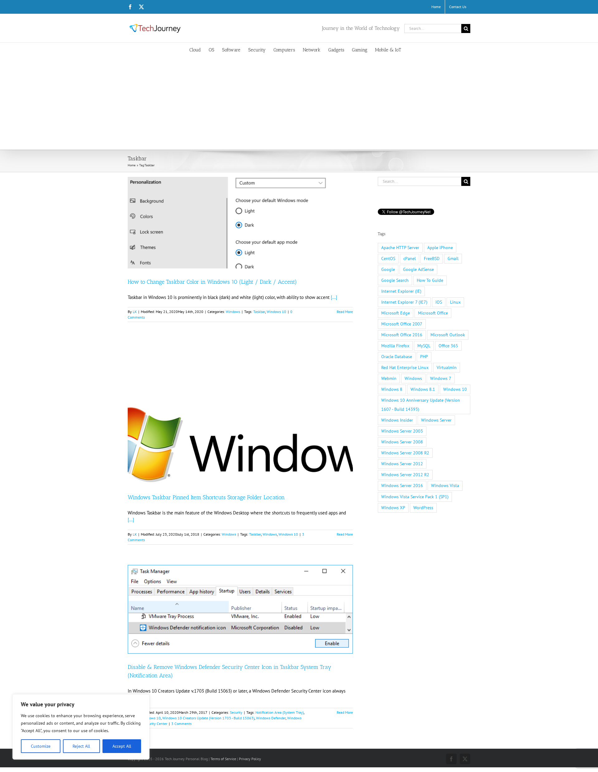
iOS (438, 302)
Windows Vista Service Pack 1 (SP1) (414, 497)
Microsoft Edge (395, 313)
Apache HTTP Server (400, 247)
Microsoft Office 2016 (401, 335)
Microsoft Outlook (447, 335)
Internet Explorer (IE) (401, 291)
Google (388, 269)
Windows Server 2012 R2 (405, 474)
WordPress (423, 507)
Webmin (388, 378)
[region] (81, 727)
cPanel (409, 258)
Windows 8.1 (423, 389)
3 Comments (181, 723)
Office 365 (448, 345)
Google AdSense (418, 269)
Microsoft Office (433, 313)
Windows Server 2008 (402, 442)
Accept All (121, 746)
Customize (40, 746)
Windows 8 (391, 389)
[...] (334, 297)
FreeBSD (431, 258)
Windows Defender (271, 718)
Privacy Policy (250, 758)
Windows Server (436, 420)
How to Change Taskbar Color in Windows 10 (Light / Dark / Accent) (212, 281)
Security (236, 712)
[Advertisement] (299, 102)
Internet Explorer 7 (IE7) (404, 302)
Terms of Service (223, 758)
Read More (345, 311)
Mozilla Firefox (395, 345)
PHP (424, 356)
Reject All (81, 746)
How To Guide (430, 280)
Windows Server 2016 (402, 485)
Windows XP (393, 507)
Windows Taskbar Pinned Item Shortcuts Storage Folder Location (206, 497)
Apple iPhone (440, 247)
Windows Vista (445, 485)
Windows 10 (276, 311)
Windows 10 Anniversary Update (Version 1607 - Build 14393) (420, 404)
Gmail (453, 258)
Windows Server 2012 (402, 464)
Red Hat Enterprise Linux (405, 367)
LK (135, 311)
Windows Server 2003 (402, 431)
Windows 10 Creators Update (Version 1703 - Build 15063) (208, 718)
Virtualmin (447, 367)
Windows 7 (440, 378)
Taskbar (259, 311)
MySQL (423, 345)
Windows (233, 311)
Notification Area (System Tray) (279, 712)
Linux (455, 302)
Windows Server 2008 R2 (405, 453)
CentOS (388, 258)
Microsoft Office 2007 (401, 324)
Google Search (395, 280)
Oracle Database (396, 356)
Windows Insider (397, 420)
